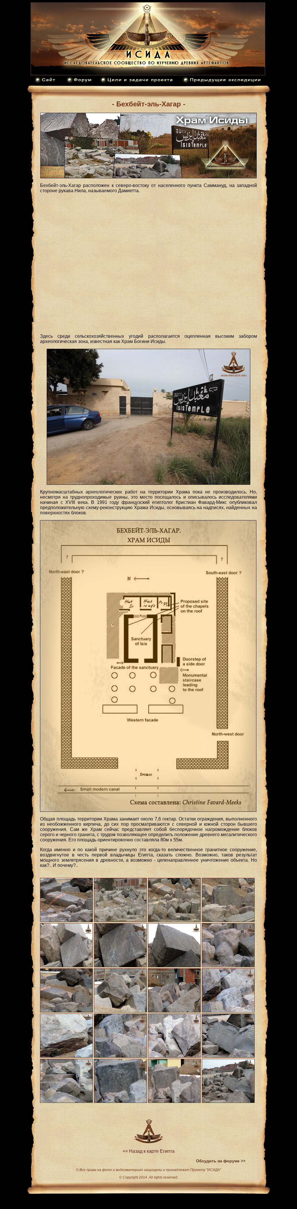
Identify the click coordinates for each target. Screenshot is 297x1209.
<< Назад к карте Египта (149, 1151)
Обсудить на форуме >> (220, 1161)
